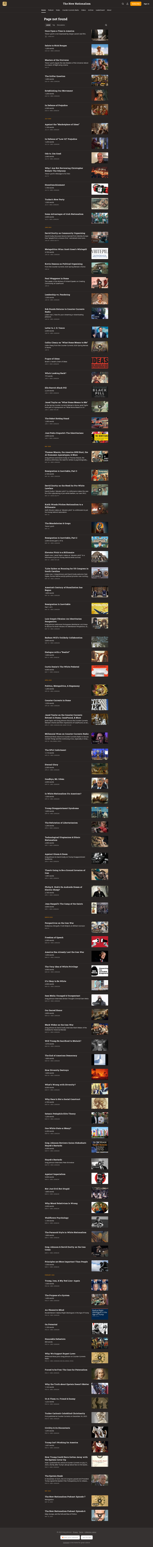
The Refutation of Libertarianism (61, 822)
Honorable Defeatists (55, 1339)
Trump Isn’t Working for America (61, 1442)
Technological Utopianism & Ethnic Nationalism (62, 838)
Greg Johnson (55, 51)
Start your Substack (71, 1537)
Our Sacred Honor (53, 1010)
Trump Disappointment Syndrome (62, 808)
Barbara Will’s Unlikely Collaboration (63, 637)
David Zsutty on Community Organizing (65, 233)
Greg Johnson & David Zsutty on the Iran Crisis (65, 1248)
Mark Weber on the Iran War (59, 1024)
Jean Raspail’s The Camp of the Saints (64, 903)
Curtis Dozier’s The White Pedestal (62, 666)
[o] (100, 237)
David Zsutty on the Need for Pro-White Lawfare (64, 487)
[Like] (46, 39)
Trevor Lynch (49, 526)
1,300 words (49, 421)
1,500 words (49, 202)
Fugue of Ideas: (52, 358)
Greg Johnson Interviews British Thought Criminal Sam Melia (66, 998)
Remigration (49, 1499)
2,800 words (49, 436)
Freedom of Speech (54, 937)
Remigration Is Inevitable (57, 604)
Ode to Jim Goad (53, 153)
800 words (49, 1342)
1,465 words (49, 876)
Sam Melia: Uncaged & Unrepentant (62, 995)
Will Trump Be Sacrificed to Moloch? (63, 1041)
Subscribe (136, 4)
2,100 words (49, 474)
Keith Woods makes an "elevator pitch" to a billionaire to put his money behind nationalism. (66, 511)
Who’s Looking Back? (55, 373)
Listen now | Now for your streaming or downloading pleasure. (64, 316)
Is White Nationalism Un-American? (63, 793)
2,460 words (49, 156)
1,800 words (49, 593)
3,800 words (49, 640)
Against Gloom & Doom (56, 854)
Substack (66, 1543)
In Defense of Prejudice (56, 105)
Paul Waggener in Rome (57, 278)
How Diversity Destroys (57, 1070)
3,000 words (49, 1148)
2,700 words (49, 893)
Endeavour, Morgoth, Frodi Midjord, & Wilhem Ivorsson (65, 926)
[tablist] (55, 25)
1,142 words (49, 1387)
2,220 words (49, 391)
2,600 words (49, 217)
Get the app (87, 1537)
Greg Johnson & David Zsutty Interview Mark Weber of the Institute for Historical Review (66, 1029)
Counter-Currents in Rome (58, 700)
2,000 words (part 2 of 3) (54, 541)
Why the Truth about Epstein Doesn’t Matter (67, 1384)
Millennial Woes (55, 741)
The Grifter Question (55, 76)
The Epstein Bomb (54, 1476)
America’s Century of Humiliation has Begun (64, 588)
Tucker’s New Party (55, 199)
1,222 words (49, 1402)
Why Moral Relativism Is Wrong (61, 1203)
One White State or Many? (58, 1128)
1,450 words (49, 955)
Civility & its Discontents (57, 1428)
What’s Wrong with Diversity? (60, 1084)
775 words (49, 376)
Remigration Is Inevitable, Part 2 (61, 537)
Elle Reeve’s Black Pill (56, 387)
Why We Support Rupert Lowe (60, 1353)
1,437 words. (49, 1445)
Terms (81, 1532)
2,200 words (49, 1131)
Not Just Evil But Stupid (57, 1188)
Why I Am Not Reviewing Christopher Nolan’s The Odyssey (64, 169)
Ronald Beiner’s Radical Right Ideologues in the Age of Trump (67, 1313)
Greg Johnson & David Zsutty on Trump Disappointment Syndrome (65, 858)
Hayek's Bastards (53, 1159)
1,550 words (49, 703)
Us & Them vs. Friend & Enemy (60, 1398)
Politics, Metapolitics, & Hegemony (62, 686)
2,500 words (49, 108)
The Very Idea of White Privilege (61, 966)
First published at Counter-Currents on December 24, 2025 (66, 1416)
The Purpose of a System (57, 1295)
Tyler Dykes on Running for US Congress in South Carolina (66, 570)
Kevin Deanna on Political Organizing (64, 264)
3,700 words (49, 252)
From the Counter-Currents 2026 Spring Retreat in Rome (65, 267)
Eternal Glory (51, 764)
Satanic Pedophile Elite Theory (60, 1113)
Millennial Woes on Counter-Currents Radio (67, 733)
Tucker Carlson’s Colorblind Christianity (65, 1413)
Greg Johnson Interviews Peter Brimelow (59, 1162)
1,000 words (49, 655)
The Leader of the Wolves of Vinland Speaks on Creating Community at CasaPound (65, 282)
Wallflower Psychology (57, 1217)
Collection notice (90, 1532)
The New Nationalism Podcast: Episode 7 (65, 1496)
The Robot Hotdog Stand (57, 418)
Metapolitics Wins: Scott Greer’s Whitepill (66, 249)
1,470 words (49, 1044)
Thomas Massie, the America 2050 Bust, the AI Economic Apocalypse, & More (66, 453)
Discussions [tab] (61, 25)
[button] (43, 10)
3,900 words (49, 969)
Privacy (75, 1532)
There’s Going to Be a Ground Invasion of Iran (65, 871)
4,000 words (49, 670)
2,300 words (49, 767)
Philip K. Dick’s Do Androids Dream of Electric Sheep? (63, 888)
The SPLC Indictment (55, 750)
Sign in (146, 4)
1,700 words (49, 188)
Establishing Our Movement (59, 90)
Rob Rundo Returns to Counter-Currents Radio (64, 310)
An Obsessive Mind (54, 1310)
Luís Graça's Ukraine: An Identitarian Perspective (63, 620)
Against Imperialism (55, 1174)
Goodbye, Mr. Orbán (54, 779)
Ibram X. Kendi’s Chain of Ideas (56, 361)
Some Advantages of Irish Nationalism (64, 214)
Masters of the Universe (57, 60)
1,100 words (49, 127)
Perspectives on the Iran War (59, 923)
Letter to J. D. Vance (55, 328)
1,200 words (49, 48)
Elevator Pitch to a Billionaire (59, 552)
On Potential (51, 1324)
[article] (76, 35)
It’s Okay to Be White (55, 981)
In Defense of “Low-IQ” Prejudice (61, 139)
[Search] (123, 4)
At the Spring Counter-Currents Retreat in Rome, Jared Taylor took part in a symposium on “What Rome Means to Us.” (66, 406)
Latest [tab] (48, 25)
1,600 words (49, 811)
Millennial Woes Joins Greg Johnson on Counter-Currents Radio (65, 1357)
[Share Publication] (127, 4)
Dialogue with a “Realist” (57, 652)
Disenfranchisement (55, 185)
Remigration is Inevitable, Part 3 (61, 471)
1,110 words (49, 753)
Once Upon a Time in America (59, 31)
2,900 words (49, 843)
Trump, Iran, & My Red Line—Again (62, 1280)
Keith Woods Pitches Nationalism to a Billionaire (64, 505)
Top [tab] (53, 25)
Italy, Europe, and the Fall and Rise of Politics (61, 1514)
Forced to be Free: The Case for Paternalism (66, 1369)
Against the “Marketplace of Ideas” (62, 124)
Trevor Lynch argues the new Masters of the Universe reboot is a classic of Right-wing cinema (66, 64)
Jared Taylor (54, 409)
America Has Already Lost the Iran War (64, 952)
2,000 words (49, 331)
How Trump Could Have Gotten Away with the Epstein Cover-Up (66, 1458)
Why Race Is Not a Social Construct (62, 1099)
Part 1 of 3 (48, 607)
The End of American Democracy (61, 1055)
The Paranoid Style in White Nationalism (65, 1232)
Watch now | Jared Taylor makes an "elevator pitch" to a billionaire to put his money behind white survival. (65, 556)
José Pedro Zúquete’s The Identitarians (64, 433)
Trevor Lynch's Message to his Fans (57, 174)
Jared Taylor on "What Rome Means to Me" (66, 402)
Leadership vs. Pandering (57, 294)
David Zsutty (54, 240)
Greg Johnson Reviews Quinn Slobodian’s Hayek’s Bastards (65, 1144)
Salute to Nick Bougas (56, 45)
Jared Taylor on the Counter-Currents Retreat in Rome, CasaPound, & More (63, 716)
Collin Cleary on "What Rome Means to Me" (66, 342)
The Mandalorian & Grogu (58, 523)
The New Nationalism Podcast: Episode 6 (65, 1511)
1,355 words (49, 1431)
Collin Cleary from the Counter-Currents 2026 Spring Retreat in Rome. (66, 346)
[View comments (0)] (59, 39)
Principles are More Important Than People (66, 1261)
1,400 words (49, 79)
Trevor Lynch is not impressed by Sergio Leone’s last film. (65, 34)
